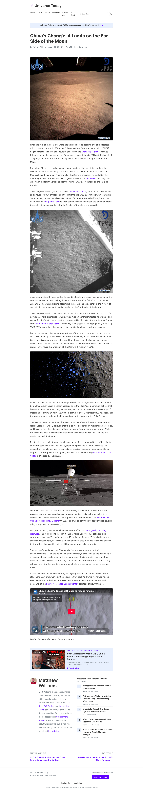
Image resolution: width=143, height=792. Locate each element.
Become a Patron (100, 777)
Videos (39, 12)
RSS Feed (73, 13)
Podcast (47, 12)
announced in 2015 (77, 191)
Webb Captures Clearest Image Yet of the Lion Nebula (97, 720)
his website (53, 731)
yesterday (90, 178)
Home (32, 12)
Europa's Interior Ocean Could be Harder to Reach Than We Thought (98, 732)
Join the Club (65, 13)
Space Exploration (80, 47)
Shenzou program (90, 152)
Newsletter (56, 12)
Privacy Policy (77, 783)
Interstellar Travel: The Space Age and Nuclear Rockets (96, 710)
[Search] (111, 14)
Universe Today (48, 5)
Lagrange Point (52, 201)
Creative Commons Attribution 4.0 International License (80, 787)
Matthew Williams (39, 47)
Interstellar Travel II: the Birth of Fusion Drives (97, 687)
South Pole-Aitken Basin (47, 324)
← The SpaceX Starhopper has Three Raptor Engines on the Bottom (47, 758)
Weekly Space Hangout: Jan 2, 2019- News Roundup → (95, 758)
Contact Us (65, 783)
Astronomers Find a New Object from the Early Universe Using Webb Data (97, 698)
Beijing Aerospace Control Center (62, 584)
